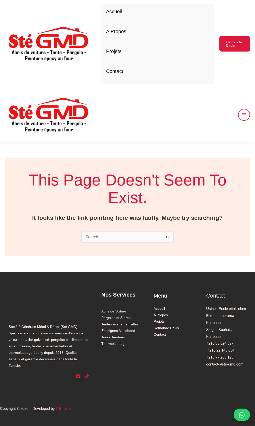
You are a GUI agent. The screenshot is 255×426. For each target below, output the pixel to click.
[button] (234, 44)
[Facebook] (78, 376)
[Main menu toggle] (244, 115)
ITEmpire (63, 408)
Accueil (114, 11)
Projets (114, 51)
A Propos (116, 31)
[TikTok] (87, 376)
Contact (114, 71)
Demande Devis (166, 328)
